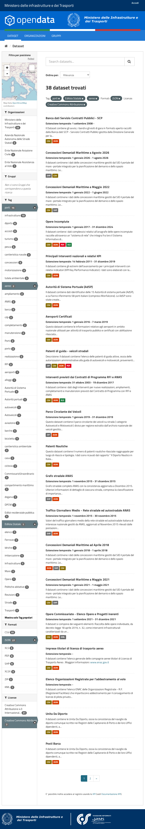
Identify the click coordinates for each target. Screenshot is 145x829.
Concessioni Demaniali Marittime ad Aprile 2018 (77, 545)
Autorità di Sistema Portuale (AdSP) (69, 287)
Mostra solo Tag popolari (18, 617)
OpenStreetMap (19, 102)
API (94, 794)
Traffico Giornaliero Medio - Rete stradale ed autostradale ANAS (88, 510)
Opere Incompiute (57, 221)
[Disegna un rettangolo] (32, 68)
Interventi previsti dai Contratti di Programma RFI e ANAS (84, 377)
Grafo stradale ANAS (59, 475)
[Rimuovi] (59, 98)
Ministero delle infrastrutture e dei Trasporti (39, 5)
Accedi (135, 3)
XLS (69, 244)
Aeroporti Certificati (59, 316)
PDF (62, 244)
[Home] (6, 46)
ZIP (48, 365)
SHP (48, 175)
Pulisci (31, 58)
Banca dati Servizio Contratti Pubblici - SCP (74, 118)
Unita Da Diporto (57, 713)
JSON (55, 141)
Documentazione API (111, 794)
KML (63, 637)
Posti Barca (53, 743)
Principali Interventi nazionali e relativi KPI (73, 256)
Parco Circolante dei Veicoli (63, 411)
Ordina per (52, 75)
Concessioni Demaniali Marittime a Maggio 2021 (78, 579)
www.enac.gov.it (99, 662)
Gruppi (56, 36)
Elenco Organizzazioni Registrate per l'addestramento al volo (86, 679)
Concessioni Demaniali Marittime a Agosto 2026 (77, 152)
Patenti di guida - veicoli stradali (67, 351)
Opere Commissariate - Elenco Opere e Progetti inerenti (82, 614)
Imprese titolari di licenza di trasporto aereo (75, 648)
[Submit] (129, 61)
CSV (48, 141)
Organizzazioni (35, 36)
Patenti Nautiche (57, 446)
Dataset (12, 36)
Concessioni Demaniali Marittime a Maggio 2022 (78, 187)
